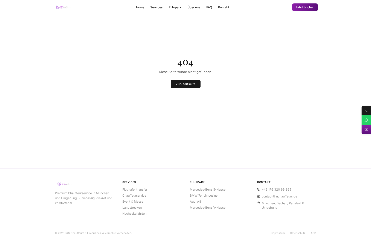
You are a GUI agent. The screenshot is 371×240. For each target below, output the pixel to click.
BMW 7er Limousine (203, 195)
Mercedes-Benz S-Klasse (207, 189)
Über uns (193, 7)
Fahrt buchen (305, 7)
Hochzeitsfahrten (134, 213)
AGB (313, 233)
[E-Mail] (366, 129)
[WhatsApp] (366, 120)
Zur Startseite (185, 84)
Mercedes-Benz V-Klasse (207, 207)
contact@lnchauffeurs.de (279, 196)
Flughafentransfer (134, 189)
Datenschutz (298, 233)
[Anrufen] (366, 110)
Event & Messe (132, 201)
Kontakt (223, 7)
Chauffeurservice (134, 195)
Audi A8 (195, 201)
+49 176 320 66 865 (276, 189)
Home (140, 7)
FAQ (209, 7)
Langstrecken (132, 207)
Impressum (278, 233)
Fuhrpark (175, 7)
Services (156, 7)
